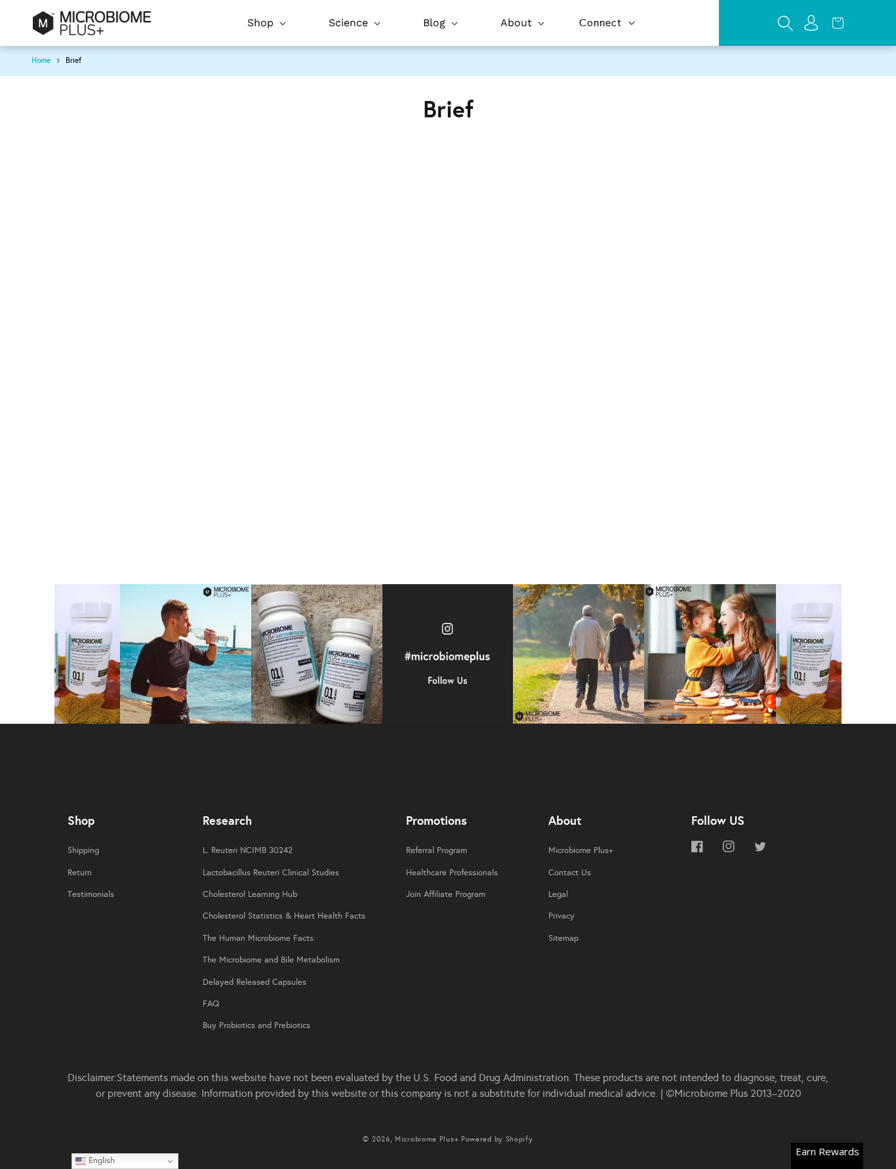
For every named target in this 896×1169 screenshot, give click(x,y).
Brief (73, 60)
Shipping (83, 850)
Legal (558, 894)
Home (41, 60)
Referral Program (436, 850)
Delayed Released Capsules (254, 982)
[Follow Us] (87, 657)
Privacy (561, 916)
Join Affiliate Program (445, 894)
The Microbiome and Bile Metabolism (271, 960)
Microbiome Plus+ (580, 850)
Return (80, 872)
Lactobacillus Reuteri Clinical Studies (271, 872)
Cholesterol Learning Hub (250, 894)
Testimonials (91, 894)
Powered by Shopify (497, 1139)
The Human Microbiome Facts (258, 938)
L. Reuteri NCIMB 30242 (248, 850)
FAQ (211, 1004)
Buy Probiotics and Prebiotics (256, 1025)
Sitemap (563, 938)
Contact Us (569, 872)
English (100, 1160)
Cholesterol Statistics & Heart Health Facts (284, 916)
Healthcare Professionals (452, 872)
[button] (265, 23)
